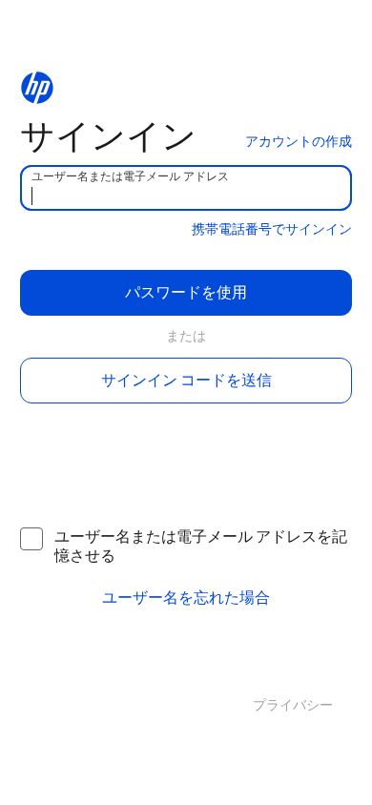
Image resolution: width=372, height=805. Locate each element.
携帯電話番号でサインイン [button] (272, 229)
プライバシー (293, 705)
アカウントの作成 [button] (298, 142)
